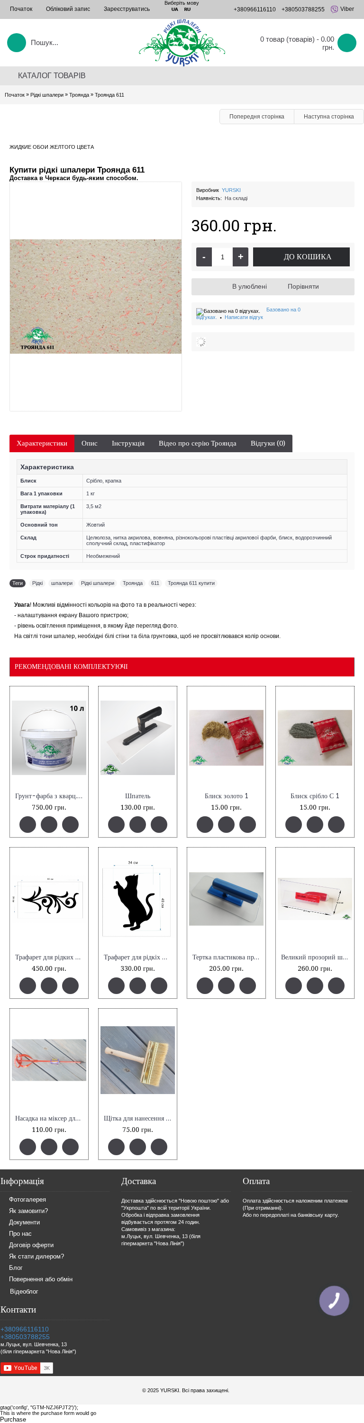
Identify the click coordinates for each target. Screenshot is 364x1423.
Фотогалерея (27, 1199)
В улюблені (249, 286)
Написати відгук (244, 317)
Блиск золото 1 (226, 796)
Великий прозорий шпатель (316, 957)
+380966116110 (24, 1329)
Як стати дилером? (36, 1256)
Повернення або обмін (41, 1279)
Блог (16, 1267)
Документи (24, 1222)
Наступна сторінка (329, 116)
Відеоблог (24, 1291)
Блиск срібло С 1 (315, 796)
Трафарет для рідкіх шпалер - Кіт (139, 957)
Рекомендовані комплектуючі (71, 666)
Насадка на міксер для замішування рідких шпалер (50, 1118)
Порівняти (303, 286)
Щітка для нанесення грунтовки (139, 1118)
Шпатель (137, 796)
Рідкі (37, 583)
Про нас (20, 1233)
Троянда (133, 583)
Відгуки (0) (268, 443)
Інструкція (128, 443)
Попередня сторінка (256, 116)
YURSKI (231, 190)
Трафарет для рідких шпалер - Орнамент (50, 957)
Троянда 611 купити (191, 583)
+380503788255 (25, 1337)
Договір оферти (31, 1245)
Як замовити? (28, 1210)
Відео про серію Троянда (198, 443)
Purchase (13, 1419)
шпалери (62, 583)
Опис (90, 443)
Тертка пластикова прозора (228, 957)
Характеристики (42, 443)
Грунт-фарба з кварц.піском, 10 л (50, 796)
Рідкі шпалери (97, 583)
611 (155, 583)
